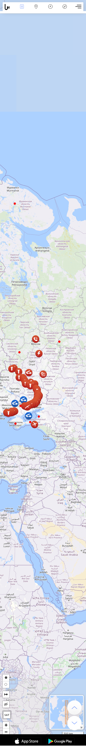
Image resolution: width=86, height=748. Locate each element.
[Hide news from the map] (6, 704)
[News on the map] (9, 7)
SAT (6, 715)
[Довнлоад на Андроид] (60, 741)
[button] (15, 424)
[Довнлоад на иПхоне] (27, 741)
